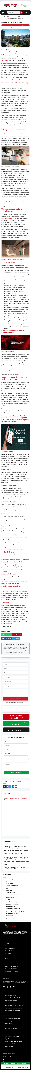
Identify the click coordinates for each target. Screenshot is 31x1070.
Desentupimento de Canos (12, 904)
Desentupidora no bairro (12, 910)
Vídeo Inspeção (10, 880)
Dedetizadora (9, 915)
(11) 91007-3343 (12, 420)
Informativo (9, 895)
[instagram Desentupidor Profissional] (4, 987)
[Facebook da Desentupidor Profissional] (7, 987)
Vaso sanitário (9, 881)
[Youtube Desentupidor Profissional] (13, 987)
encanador (23, 97)
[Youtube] (16, 786)
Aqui (18, 422)
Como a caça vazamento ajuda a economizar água (14, 854)
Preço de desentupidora (12, 885)
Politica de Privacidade (21, 702)
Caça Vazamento (10, 918)
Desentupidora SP (6, 27)
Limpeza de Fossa (10, 892)
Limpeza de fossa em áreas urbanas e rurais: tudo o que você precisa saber (15, 847)
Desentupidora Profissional (13, 908)
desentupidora (5, 60)
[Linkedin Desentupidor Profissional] (10, 987)
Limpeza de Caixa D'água (12, 894)
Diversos (8, 901)
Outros (7, 888)
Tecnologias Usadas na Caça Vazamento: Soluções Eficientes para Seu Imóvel (16, 858)
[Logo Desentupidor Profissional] (10, 5)
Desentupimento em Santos (13, 903)
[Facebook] (7, 786)
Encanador (8, 899)
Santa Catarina (9, 883)
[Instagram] (4, 786)
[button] (26, 12)
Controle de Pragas (11, 917)
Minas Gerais (9, 890)
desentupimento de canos (8, 218)
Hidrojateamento (10, 897)
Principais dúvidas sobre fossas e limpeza (16, 850)
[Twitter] (10, 786)
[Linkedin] (13, 786)
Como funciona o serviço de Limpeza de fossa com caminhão (15, 867)
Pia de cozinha (9, 887)
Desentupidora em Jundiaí (12, 913)
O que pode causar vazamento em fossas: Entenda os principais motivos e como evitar (16, 863)
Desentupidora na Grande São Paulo (15, 911)
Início (8, 18)
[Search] (21, 12)
